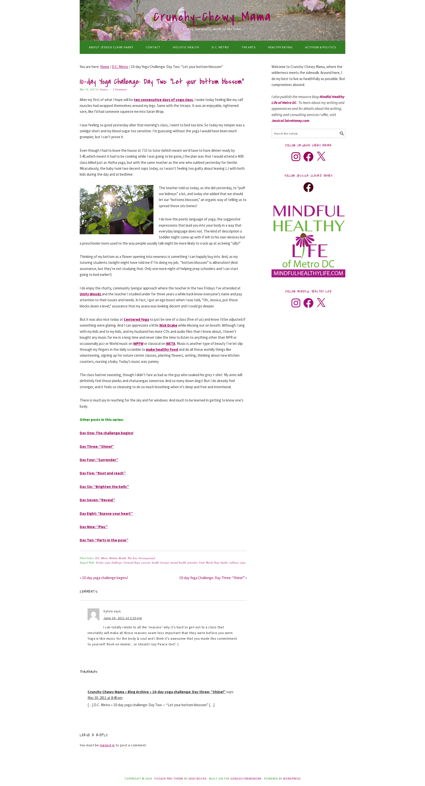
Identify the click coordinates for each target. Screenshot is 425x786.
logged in (107, 745)
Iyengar (164, 562)
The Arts (132, 558)
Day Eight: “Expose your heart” (106, 513)
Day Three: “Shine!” (97, 446)
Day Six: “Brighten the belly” (104, 486)
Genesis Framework (246, 778)
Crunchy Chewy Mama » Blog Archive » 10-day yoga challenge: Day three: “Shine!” (157, 691)
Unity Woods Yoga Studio (213, 562)
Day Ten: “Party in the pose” (104, 540)
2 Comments (120, 89)
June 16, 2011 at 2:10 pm (122, 618)
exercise (145, 562)
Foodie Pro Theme (168, 778)
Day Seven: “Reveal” (97, 500)
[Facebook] (308, 157)
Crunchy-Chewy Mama (212, 17)
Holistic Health (117, 558)
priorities (192, 562)
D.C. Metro (101, 558)
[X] (321, 157)
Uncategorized (146, 558)
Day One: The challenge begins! (106, 433)
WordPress (292, 778)
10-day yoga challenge (109, 562)
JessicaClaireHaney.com (290, 120)
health (155, 562)
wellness (233, 562)
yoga (242, 562)
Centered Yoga (131, 562)
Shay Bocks (197, 778)
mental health (178, 562)
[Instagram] (296, 157)
